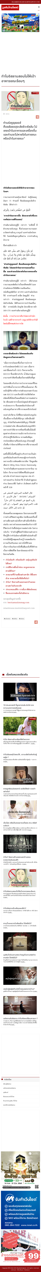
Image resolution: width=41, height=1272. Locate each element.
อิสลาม (22, 619)
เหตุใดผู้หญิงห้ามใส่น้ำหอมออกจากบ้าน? (19, 989)
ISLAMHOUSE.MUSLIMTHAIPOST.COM (26, 2)
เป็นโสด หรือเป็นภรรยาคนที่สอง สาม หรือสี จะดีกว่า (20, 824)
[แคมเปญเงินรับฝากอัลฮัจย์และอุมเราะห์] (20, 1170)
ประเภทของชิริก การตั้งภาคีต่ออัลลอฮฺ (21, 589)
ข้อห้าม (15, 619)
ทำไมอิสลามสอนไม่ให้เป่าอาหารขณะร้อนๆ (19, 891)
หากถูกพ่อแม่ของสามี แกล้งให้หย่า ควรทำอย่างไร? (19, 790)
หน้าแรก (13, 1270)
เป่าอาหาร (8, 619)
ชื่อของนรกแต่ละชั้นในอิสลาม (17, 593)
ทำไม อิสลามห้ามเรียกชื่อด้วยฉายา (16, 739)
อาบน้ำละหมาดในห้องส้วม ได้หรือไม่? (17, 923)
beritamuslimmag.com (18, 602)
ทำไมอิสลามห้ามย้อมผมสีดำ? (14, 908)
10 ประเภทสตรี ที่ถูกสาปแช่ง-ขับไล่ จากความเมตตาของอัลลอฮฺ (18, 706)
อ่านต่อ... (14, 712)
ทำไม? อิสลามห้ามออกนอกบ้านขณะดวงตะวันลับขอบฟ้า (17, 858)
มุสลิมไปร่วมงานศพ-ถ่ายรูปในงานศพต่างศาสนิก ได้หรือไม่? (19, 956)
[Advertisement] (20, 52)
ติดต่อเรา (27, 1270)
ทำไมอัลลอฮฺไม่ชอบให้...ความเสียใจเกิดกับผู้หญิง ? (20, 756)
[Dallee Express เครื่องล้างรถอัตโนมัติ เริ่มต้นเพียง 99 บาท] (20, 1246)
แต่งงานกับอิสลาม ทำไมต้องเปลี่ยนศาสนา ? (20, 1018)
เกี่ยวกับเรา (20, 1270)
